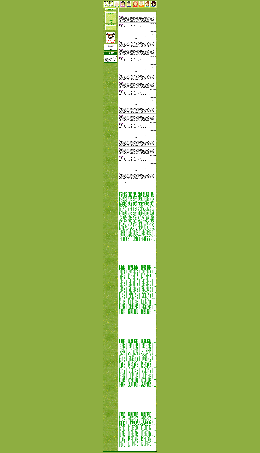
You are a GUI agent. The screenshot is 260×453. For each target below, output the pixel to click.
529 (142, 206)
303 (150, 195)
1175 (143, 239)
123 (129, 187)
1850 (131, 282)
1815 (124, 280)
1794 (150, 278)
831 (120, 221)
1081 (122, 234)
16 (133, 183)
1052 (129, 232)
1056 (137, 232)
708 (125, 215)
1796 (120, 279)
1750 (124, 276)
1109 (147, 235)
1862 (122, 283)
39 (125, 184)
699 (145, 214)
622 (121, 211)
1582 (146, 265)
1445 (129, 257)
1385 (139, 253)
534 (150, 206)
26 (145, 183)
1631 (146, 268)
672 (135, 213)
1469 (146, 258)
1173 (139, 239)
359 (138, 198)
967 (136, 227)
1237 (133, 243)
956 (153, 226)
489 (145, 204)
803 (143, 219)
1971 (148, 289)
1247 (120, 244)
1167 (126, 239)
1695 (146, 272)
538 (121, 207)
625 (126, 211)
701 (148, 214)
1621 (124, 268)
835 (126, 221)
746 (153, 216)
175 (147, 189)
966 (135, 227)
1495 (133, 260)
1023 (135, 230)
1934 (137, 287)
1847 (124, 282)
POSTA (110, 18)
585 (130, 209)
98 (124, 186)
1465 (137, 258)
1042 (142, 231)
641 (153, 211)
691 (131, 214)
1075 (144, 233)
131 (143, 187)
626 (128, 211)
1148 (122, 238)
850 (152, 221)
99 (125, 186)
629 (133, 211)
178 (152, 189)
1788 (137, 278)
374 (128, 199)
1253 (133, 244)
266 (123, 194)
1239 (137, 243)
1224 (139, 242)
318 (140, 196)
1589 (126, 266)
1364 (129, 252)
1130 (120, 237)
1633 (150, 268)
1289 (142, 246)
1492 (126, 260)
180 (120, 190)
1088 (137, 234)
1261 (150, 244)
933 (150, 225)
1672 (131, 271)
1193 (145, 240)
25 (144, 183)
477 (125, 204)
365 (148, 198)
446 (143, 202)
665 (123, 213)
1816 (126, 280)
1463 (133, 258)
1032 (120, 231)
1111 (151, 235)
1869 (137, 283)
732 (130, 216)
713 (133, 215)
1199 (122, 241)
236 (143, 192)
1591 (131, 266)
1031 (152, 230)
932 (148, 225)
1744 (146, 275)
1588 (124, 266)
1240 (139, 243)
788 (153, 218)
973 (147, 227)
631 (136, 211)
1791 (144, 278)
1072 (137, 233)
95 (120, 186)
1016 (120, 230)
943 (131, 226)
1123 (140, 236)
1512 (135, 261)
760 (142, 217)
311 (128, 196)
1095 (152, 234)
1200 (124, 241)
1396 (129, 254)
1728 (146, 274)
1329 (122, 249)
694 (136, 214)
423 (140, 201)
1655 (129, 270)
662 (153, 212)
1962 (129, 289)
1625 (133, 268)
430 (152, 201)
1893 (120, 285)
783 (145, 218)
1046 (150, 231)
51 (140, 184)
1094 (150, 234)
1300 (131, 247)
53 (142, 184)
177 (150, 189)
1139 (139, 237)
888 (145, 223)
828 (150, 220)
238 (147, 192)
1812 (155, 279)
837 (130, 221)
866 (143, 222)
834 (125, 221)
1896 (126, 285)
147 (135, 188)
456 (125, 203)
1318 (133, 248)
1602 (120, 267)
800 (138, 219)
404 (143, 200)
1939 (148, 287)
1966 (137, 289)
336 (135, 197)
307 (121, 196)
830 (153, 220)
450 (150, 202)
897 (125, 224)
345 (150, 197)
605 (128, 210)
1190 (139, 240)
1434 (139, 256)
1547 (139, 263)
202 (121, 191)
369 (120, 199)
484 (136, 204)
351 (125, 198)
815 (128, 220)
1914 (131, 286)
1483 (142, 259)
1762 (150, 276)
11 (127, 183)
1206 (137, 241)
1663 (146, 270)
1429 (129, 256)
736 (136, 216)
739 (142, 216)
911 (148, 224)
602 (123, 210)
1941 (152, 287)
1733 (122, 275)
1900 (135, 285)
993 (145, 228)
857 (128, 222)
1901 (137, 285)
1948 (133, 288)
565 (131, 208)
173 (143, 189)
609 (135, 210)
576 (150, 208)
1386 (142, 253)
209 (133, 191)
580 (121, 209)
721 (147, 215)
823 (141, 220)
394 (126, 200)
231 (135, 192)
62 (153, 184)
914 (153, 224)
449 (148, 202)
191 (138, 190)
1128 (151, 236)
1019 (126, 230)
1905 (146, 285)
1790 (142, 278)
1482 (139, 259)
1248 (122, 244)
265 (121, 194)
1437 (146, 256)
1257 (142, 244)
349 (121, 198)
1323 (144, 248)
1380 (129, 253)
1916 (135, 286)
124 (131, 187)
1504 (152, 260)
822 (140, 220)
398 (133, 200)
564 (130, 208)
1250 (126, 244)
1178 (149, 239)
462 (135, 203)
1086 (133, 234)
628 (131, 211)
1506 (122, 261)
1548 (142, 263)
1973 (152, 289)
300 (145, 195)
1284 (131, 246)
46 (134, 184)
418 (131, 201)
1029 (148, 230)
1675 (137, 271)
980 (123, 228)
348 (120, 198)
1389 (148, 253)
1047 (152, 231)
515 (153, 205)
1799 (126, 279)
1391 (152, 253)
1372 (146, 252)
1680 (148, 271)
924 (135, 225)
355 (131, 198)
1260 (148, 244)
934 (152, 225)
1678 (144, 271)
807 (150, 219)
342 (145, 197)
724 (152, 215)
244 (121, 193)
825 (145, 220)
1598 (146, 266)
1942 (120, 288)
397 (131, 200)
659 (148, 212)
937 (121, 226)
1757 (139, 276)
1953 (144, 288)
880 (131, 223)
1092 (146, 234)
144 (130, 188)
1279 (120, 246)
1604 (124, 267)
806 (148, 219)
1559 (131, 264)
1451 (142, 257)
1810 (150, 279)
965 (133, 227)
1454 (148, 257)
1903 (142, 285)
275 (138, 194)
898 (126, 224)
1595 (139, 266)
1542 (129, 263)
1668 (122, 271)
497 (123, 205)
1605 (126, 267)
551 (143, 207)
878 (128, 223)
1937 (144, 287)
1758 (142, 276)
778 (136, 218)
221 (153, 191)
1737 (131, 275)
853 (121, 222)
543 (130, 207)
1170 (133, 239)
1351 (135, 251)
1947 (131, 288)
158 (153, 188)
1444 (126, 257)
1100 (129, 235)
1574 (129, 265)
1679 (146, 271)
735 (135, 216)
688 (126, 214)
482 (133, 204)
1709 (142, 273)
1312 (120, 248)
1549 (144, 263)
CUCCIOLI (110, 28)
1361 (122, 252)
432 (120, 202)
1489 (120, 260)
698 (143, 214)
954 (150, 226)
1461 (129, 258)
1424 (155, 255)
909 (145, 224)
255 (140, 193)
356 (133, 198)
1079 (152, 233)
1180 (154, 239)
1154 (135, 238)
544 (131, 207)
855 (125, 222)
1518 (148, 261)
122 (128, 187)
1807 (144, 279)
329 (123, 197)
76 (134, 185)
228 (130, 192)
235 (142, 192)
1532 (142, 262)
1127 (149, 236)
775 (131, 218)
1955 (148, 288)
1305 (142, 247)
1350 (133, 251)
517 (121, 206)
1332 (129, 249)
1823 (142, 280)
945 (135, 226)
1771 (135, 277)
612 (140, 210)
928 (142, 225)
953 (148, 226)
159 (120, 189)
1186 (130, 240)
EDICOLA (111, 11)
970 (142, 227)
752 (128, 217)
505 (136, 205)
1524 (124, 262)
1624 (131, 268)
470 (148, 203)
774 (130, 218)
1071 (135, 233)
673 (136, 213)
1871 (142, 283)
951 (145, 226)
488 (143, 204)
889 (147, 223)
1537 (152, 262)
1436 (144, 256)
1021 (131, 230)
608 (133, 210)
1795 (152, 278)
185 (128, 190)
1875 (150, 283)
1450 (139, 257)
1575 (131, 265)
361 (142, 198)
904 (136, 224)
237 (145, 192)
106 (137, 186)
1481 (137, 259)
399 (135, 200)
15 (132, 183)
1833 (129, 281)
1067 (126, 233)
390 (120, 200)
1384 (137, 253)
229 (131, 192)
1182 (122, 240)
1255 (137, 244)
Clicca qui (106, 55)
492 (150, 204)
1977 (126, 290)
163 (126, 189)
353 (128, 198)
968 (138, 227)
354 (130, 198)
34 (119, 184)
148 (136, 188)
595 (147, 209)
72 (129, 185)
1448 (135, 257)
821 (138, 220)
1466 (139, 258)
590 (138, 209)
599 (153, 209)
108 (140, 186)
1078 (150, 233)
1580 (142, 265)
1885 (137, 284)
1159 (145, 238)
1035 (126, 231)
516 (120, 206)
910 (147, 224)
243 (120, 193)
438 (130, 202)
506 (138, 205)
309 (125, 196)
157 (152, 188)
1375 (152, 252)
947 (138, 226)
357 (135, 198)
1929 (126, 287)
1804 (137, 279)
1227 (146, 242)
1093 (148, 234)
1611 (139, 267)
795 (130, 219)
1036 (129, 231)
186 (130, 190)
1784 (129, 278)
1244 (148, 243)
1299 (129, 247)
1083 (126, 234)
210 (135, 191)
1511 (133, 261)
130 (141, 187)
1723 (135, 274)
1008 (139, 229)
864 (140, 222)
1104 (137, 235)
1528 (133, 262)
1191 (141, 240)
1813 (120, 280)
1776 (146, 277)
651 (135, 212)
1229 (150, 242)
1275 (146, 245)
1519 (150, 261)
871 (152, 222)
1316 (129, 248)
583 (126, 209)
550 (142, 207)
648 (130, 212)
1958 (120, 289)
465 (140, 203)
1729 (148, 274)
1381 (131, 253)
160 (121, 189)
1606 (129, 267)
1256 (139, 244)
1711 (146, 273)
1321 (139, 248)
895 (121, 224)
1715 (155, 273)
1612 (142, 267)
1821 (137, 280)
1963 (131, 289)
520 (126, 206)
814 (126, 220)
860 (133, 222)
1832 (126, 281)
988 (136, 228)
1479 (133, 259)
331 (126, 197)
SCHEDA (111, 20)
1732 (120, 275)
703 (152, 214)
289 (126, 195)
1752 (129, 276)
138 (120, 188)
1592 (133, 266)
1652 (122, 270)
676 (142, 213)
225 (125, 192)
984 (130, 228)
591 (140, 209)
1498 (139, 260)
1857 (146, 282)
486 (140, 204)
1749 (122, 276)
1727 (144, 274)
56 (146, 184)
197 (148, 190)
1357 (148, 251)
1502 (148, 260)
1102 (133, 235)
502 (131, 205)
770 (123, 218)
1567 (148, 264)
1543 (131, 263)
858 (130, 222)
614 (143, 210)
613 (141, 210)
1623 (129, 268)
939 (125, 226)
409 (152, 200)
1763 (152, 276)
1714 (152, 273)
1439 (150, 256)
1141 (143, 237)
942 (130, 226)
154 (147, 188)
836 (128, 221)
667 (126, 213)
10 (126, 183)
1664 (148, 270)
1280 (122, 246)
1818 (131, 280)
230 (133, 192)
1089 (139, 234)
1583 (148, 265)
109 (142, 186)
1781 (122, 278)
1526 (129, 262)
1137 (135, 237)
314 (133, 196)
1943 (122, 288)
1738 (133, 275)
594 (145, 209)
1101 (131, 235)
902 (133, 224)
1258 (144, 244)
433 (121, 202)
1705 (133, 273)
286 (121, 195)
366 (150, 198)
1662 (144, 270)
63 (154, 184)
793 (126, 219)
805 (147, 219)
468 (145, 203)
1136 (133, 237)
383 (143, 199)
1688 (131, 272)
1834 (131, 281)
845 (143, 221)
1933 (135, 287)
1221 (133, 242)
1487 (150, 259)
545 (133, 207)
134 (148, 187)
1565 (144, 264)
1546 (137, 263)
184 (126, 190)
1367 (135, 252)
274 (136, 194)
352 (126, 198)
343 (147, 197)
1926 (120, 287)
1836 (135, 281)
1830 (122, 281)
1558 (129, 264)
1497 (137, 260)
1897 (129, 285)
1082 (124, 234)
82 (141, 185)
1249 (124, 244)
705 (120, 215)
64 (119, 185)
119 (123, 187)
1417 (139, 255)
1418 (142, 255)
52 (141, 184)
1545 (135, 263)
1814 (122, 280)
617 (148, 210)
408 (150, 200)
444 (140, 202)
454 (121, 203)
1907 (150, 285)
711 (130, 215)
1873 (146, 283)
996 (150, 228)
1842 (148, 281)
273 (135, 194)
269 (128, 194)
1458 (122, 258)
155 (148, 188)
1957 (152, 288)
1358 (150, 251)
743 (148, 216)
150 (140, 188)
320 (143, 196)
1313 (122, 248)
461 (133, 203)
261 (150, 193)
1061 (148, 232)
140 (123, 188)
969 (140, 227)
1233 (124, 243)
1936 (142, 287)
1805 (139, 279)
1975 (122, 290)
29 (149, 183)
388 (152, 199)
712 (131, 215)
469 (147, 203)
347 (153, 197)
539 (123, 207)
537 (120, 207)
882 (135, 223)
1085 (131, 234)
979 (121, 228)
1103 (135, 235)
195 (145, 190)
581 (123, 209)
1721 (131, 274)
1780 (120, 278)
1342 (150, 249)
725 (153, 215)
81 (140, 185)
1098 (124, 235)
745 (152, 216)
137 (153, 187)
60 (151, 184)
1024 (137, 230)
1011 (145, 229)
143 (128, 188)
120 (124, 187)
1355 (144, 251)
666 (125, 213)
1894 (122, 285)
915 (120, 225)
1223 (137, 242)
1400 (137, 254)
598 (152, 209)
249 (130, 193)
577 (152, 208)
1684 (122, 272)
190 (136, 190)
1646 (144, 269)
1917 (137, 286)
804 (145, 219)
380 (138, 199)
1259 (146, 244)
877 (126, 223)
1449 (137, 257)
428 (148, 201)
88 (148, 185)
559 (121, 208)
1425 (120, 256)
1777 (148, 277)
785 (148, 218)
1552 (150, 263)
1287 (137, 246)
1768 (129, 277)
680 (148, 213)
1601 (152, 266)
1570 (120, 265)
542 (128, 207)
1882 (131, 284)
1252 (131, 244)
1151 (128, 238)
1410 (124, 255)
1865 (129, 283)
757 (136, 217)
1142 (145, 237)
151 (142, 188)
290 (128, 195)
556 (152, 207)
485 (138, 204)
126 (135, 187)
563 (128, 208)
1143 (147, 237)
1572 (124, 265)
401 (138, 200)
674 (138, 213)
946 (136, 226)
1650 (152, 269)
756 (135, 217)
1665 (150, 270)
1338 (142, 249)
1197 (154, 240)
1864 (126, 283)
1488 (152, 259)
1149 (124, 238)
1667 (120, 271)
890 (148, 223)
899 (128, 224)
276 (140, 194)
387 (150, 199)
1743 (144, 275)
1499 (142, 260)
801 (140, 219)
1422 (150, 255)
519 (125, 206)
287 (123, 195)
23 (142, 183)
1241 (142, 243)
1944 (124, 288)
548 (138, 207)
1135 (130, 237)
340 (142, 197)
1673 (133, 271)
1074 (142, 233)
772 (126, 218)
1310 (152, 247)
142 (126, 188)
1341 (148, 249)
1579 (139, 265)
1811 (152, 279)
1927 (122, 287)
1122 (138, 236)
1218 (126, 242)
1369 (139, 252)
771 (125, 218)
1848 (126, 282)
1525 (126, 262)
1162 (151, 238)
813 (125, 220)
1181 (120, 240)
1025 (139, 230)
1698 (152, 272)
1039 (135, 231)
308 (123, 196)
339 (140, 197)
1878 (122, 284)
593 (143, 209)
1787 (135, 278)
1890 (148, 284)
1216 (122, 242)
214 (141, 191)
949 (142, 226)
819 (135, 220)
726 (120, 216)
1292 (148, 246)
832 (121, 221)
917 (123, 225)
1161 (149, 238)
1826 (148, 280)
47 (135, 184)
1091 (144, 234)
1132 (124, 237)
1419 (144, 255)
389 (153, 199)
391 (121, 200)
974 (148, 227)
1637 (124, 269)
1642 (135, 269)
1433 (137, 256)
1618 (155, 267)
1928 (124, 287)
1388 (146, 253)
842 (138, 221)
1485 (146, 259)
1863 (124, 283)
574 (147, 208)
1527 (131, 262)
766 (152, 217)
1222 (135, 242)
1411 (126, 255)
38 (124, 184)
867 (145, 222)
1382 (133, 253)
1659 (137, 270)
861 (135, 222)
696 (140, 214)
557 (153, 207)
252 (135, 193)
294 (135, 195)
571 (142, 208)
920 (128, 225)
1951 (139, 288)
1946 (129, 288)
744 (150, 216)
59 (150, 184)
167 (133, 189)
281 (148, 194)
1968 (142, 289)
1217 (124, 242)
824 (143, 220)
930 (145, 225)
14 (131, 183)
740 (143, 216)
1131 (122, 237)
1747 (152, 275)
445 (142, 202)
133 (146, 187)
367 (152, 198)
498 (125, 205)
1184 (126, 240)
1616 (150, 267)
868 (147, 222)
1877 (120, 284)
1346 (124, 251)
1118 (130, 236)
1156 (139, 238)
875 (123, 223)
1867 (133, 283)
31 (151, 183)
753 (130, 217)
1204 (133, 241)
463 (136, 203)
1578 (137, 265)
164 (128, 189)
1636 (122, 269)
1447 (133, 257)
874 (121, 223)
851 (153, 221)
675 (140, 213)
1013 (150, 229)
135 (150, 187)
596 (148, 209)
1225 (142, 242)
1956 (150, 288)
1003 (128, 229)
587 (133, 209)
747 (120, 217)
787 (152, 218)
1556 (124, 264)
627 (130, 211)
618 (150, 210)
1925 (155, 286)
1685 (124, 272)
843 (140, 221)
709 (126, 215)
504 (135, 205)
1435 (142, 256)
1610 (137, 267)
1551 (148, 263)
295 (136, 195)
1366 (133, 252)
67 (123, 185)
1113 (120, 236)
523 (131, 206)
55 (145, 184)
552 (145, 207)
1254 (135, 244)
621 (120, 211)
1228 (148, 242)
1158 (143, 238)
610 (136, 210)
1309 (150, 247)
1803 (135, 279)
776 (133, 218)
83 (142, 185)
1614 (146, 267)
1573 (126, 265)
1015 (154, 229)
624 (125, 211)
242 (153, 192)
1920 (144, 286)
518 (123, 206)
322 (147, 196)
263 (153, 193)
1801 (131, 279)
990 (140, 228)
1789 (139, 278)
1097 (122, 235)
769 (121, 218)
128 (138, 187)
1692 (139, 272)
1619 (120, 268)
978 (120, 228)
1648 (148, 269)
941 (128, 226)
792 (125, 219)
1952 (142, 288)
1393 (122, 254)
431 (153, 201)
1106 (141, 235)
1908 (152, 285)
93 (154, 185)
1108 (145, 235)
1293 (150, 246)
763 (147, 217)
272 (133, 194)
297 (140, 195)
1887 (142, 284)
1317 (131, 248)
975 (150, 227)
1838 (139, 281)
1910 (122, 286)
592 (142, 209)
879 (130, 223)
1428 (126, 256)
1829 (120, 281)
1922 (148, 286)
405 (145, 200)
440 (133, 202)
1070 (133, 233)
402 (140, 200)
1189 (137, 240)
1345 (122, 251)
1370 (142, 252)
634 (142, 211)
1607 (131, 267)
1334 (133, 249)
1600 (150, 266)
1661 (142, 270)
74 (131, 185)
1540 (124, 263)
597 (150, 209)
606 (130, 210)
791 (123, 219)
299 (143, 195)
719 (143, 215)
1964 (133, 289)
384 (145, 199)
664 (121, 213)
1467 (142, 258)
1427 (124, 256)
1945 (126, 288)
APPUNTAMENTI (110, 13)
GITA (111, 22)
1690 (135, 272)
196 (147, 190)
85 (145, 185)
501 (130, 205)
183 (125, 190)
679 (147, 213)
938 (123, 226)
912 (150, 224)
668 (128, 213)
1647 (146, 269)
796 (131, 219)
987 (135, 228)
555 (150, 207)
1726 (142, 274)
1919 (142, 286)
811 (121, 220)
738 (140, 216)
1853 (137, 282)
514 (152, 205)
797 (133, 219)
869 (148, 222)
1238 (135, 243)
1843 (150, 281)
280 (147, 194)
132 (145, 187)
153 (145, 188)
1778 (150, 277)
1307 (146, 247)
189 (135, 190)
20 (138, 183)
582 (125, 209)
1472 (152, 258)
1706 (135, 273)
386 (148, 199)
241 (152, 192)
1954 (146, 288)
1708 (139, 273)
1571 (122, 265)
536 (153, 206)
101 (129, 186)
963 (130, 227)
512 (148, 205)
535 (152, 206)
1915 (133, 286)
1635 (120, 269)
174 (145, 189)
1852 (135, 282)
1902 (139, 285)
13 (129, 183)
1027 (144, 230)
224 (123, 192)
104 (134, 186)
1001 (124, 229)
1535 (148, 262)
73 (130, 185)
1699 (120, 273)
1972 (150, 289)
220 (152, 191)
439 (131, 202)
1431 (133, 256)
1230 (152, 242)
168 (135, 189)
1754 (133, 276)
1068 (129, 233)
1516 (144, 261)
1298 (126, 247)
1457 (120, 258)
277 (142, 194)
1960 (124, 289)
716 (138, 215)
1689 (133, 272)
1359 (152, 251)
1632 (148, 268)
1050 (124, 232)
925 (136, 225)
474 (120, 204)
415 (126, 201)
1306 (144, 247)
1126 (147, 236)
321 (145, 196)
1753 (131, 276)
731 (128, 216)
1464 (135, 258)
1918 (139, 286)
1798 (124, 279)
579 (120, 209)
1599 (148, 266)
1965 (135, 289)
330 (125, 197)
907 (142, 224)
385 (147, 199)
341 (143, 197)
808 (152, 219)
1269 (133, 245)
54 (143, 184)
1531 (139, 262)
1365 (131, 252)
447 (145, 202)
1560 (133, 264)
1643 (137, 269)
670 (131, 213)
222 (120, 192)
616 (147, 210)
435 (125, 202)
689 (128, 214)
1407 (152, 254)
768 (120, 218)
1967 (139, 289)
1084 (129, 234)
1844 (152, 281)
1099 (126, 235)
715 (136, 215)
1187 (133, 240)
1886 (139, 284)
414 (125, 201)
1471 (150, 258)
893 (153, 223)
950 (143, 226)
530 (143, 206)
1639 (129, 269)
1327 (152, 248)
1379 (126, 253)
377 (133, 199)
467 (143, 203)
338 (138, 197)
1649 (150, 269)
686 (123, 214)
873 (120, 223)
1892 (152, 284)
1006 (135, 229)
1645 (142, 269)
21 (139, 183)
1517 (146, 261)
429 (150, 201)
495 (120, 205)
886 (142, 223)
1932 (133, 287)
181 (121, 190)
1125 (145, 236)
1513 (137, 261)
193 (142, 190)
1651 (120, 270)
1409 (122, 255)
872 (153, 222)
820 (136, 220)
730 (126, 216)
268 (126, 194)
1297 (124, 247)
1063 (152, 232)
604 (126, 210)
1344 (120, 251)
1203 (131, 241)
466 (142, 203)
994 (147, 228)
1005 (133, 229)
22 (140, 183)
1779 (152, 277)
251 (133, 193)
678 (145, 213)
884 (138, 223)
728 (123, 216)
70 (126, 185)
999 (120, 229)
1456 (152, 257)
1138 (137, 237)
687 (125, 214)
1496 (135, 260)
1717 (122, 274)
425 (143, 201)
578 (153, 208)
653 (138, 212)
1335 (135, 249)
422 (138, 201)
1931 (131, 287)
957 (120, 227)
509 (143, 205)
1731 (152, 274)
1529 (135, 262)
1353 (139, 251)
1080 (120, 234)
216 (145, 191)
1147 (120, 238)
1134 (128, 237)
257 (143, 193)
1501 (146, 260)
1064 (120, 233)
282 (150, 194)
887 (143, 223)
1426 (122, 256)
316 (136, 196)
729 (125, 216)
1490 (122, 260)
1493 (129, 260)
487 (142, 204)
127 (136, 187)
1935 (139, 287)
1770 (133, 277)
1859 (150, 282)
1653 (124, 270)
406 (147, 200)
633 (140, 211)
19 (137, 183)
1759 (144, 276)
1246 (152, 243)
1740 (137, 275)
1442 (122, 257)
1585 (152, 265)
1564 (142, 264)
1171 (135, 239)
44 (131, 184)
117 (119, 187)
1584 (150, 265)
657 (145, 212)
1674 (135, 271)
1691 (137, 272)
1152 (130, 238)
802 (142, 219)
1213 (152, 241)
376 (131, 199)
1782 (124, 278)
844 (142, 221)
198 (150, 190)
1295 (120, 247)
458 (128, 203)
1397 (131, 254)
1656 (131, 270)
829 (152, 220)
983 (128, 228)
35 (120, 184)
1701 (124, 273)
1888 (144, 284)
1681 (150, 271)
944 (133, 226)
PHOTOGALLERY (111, 15)
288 (125, 195)
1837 (137, 281)
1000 (122, 229)
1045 (148, 231)
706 (121, 215)
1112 (154, 235)
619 (152, 210)
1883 (133, 284)
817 (131, 220)
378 (135, 199)
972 (145, 227)
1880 (126, 284)
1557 (126, 264)
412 (121, 201)
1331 (126, 249)
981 (125, 228)
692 (133, 214)
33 (154, 183)
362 (143, 198)
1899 (133, 285)
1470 (148, 258)
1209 (144, 241)
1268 (131, 245)
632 (138, 211)
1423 (152, 255)
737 (138, 216)
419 (133, 201)
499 (126, 205)
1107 (143, 235)
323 (148, 196)
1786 (133, 278)
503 (133, 205)
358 (136, 198)
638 (148, 211)
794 (128, 219)
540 (125, 207)
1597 (144, 266)
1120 (134, 236)
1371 (144, 252)
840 (135, 221)
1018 (124, 230)
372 (125, 199)
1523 (122, 262)
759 (140, 217)
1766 (124, 277)
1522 (120, 262)
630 (135, 211)
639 (150, 211)
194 (143, 190)
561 (125, 208)
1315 (126, 248)
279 (145, 194)
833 (123, 221)
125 (133, 187)
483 (135, 204)
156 (150, 188)
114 (150, 186)
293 (133, 195)
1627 (137, 268)
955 (152, 226)
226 (126, 192)
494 (153, 204)
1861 (120, 283)
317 (138, 196)
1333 (131, 249)
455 (123, 203)
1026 (142, 230)
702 (150, 214)
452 (153, 202)
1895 (124, 285)
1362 (124, 252)
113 (149, 186)
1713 (150, 273)
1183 (124, 240)
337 (136, 197)
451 (152, 202)
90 (151, 185)
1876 (152, 283)
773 (128, 218)
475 (121, 204)
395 (128, 200)
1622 (126, 268)
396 (130, 200)
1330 (124, 249)
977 (153, 227)
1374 (150, 252)
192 (140, 190)
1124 (143, 236)
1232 (122, 243)
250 (131, 193)
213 (140, 191)
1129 (153, 236)
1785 (131, 278)
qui (146, 10)
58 (148, 184)
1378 (124, 253)
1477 (129, 259)
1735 (126, 275)
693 (135, 214)
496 (121, 205)
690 (130, 214)
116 (153, 186)
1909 (120, 286)
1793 (148, 278)
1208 (142, 241)
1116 (126, 236)
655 (142, 212)
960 (125, 227)
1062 (150, 232)
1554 (120, 264)
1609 (135, 267)
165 (130, 189)
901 (131, 224)
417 (130, 201)
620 (153, 210)
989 (138, 228)
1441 (120, 257)
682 (152, 213)
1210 (146, 241)
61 (152, 184)
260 (148, 193)
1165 (122, 239)
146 (133, 188)
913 (152, 224)
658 (147, 212)
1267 (129, 245)
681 (150, 213)
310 (126, 196)
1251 (129, 244)
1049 (122, 232)
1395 (126, 254)
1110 (150, 235)
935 (153, 225)
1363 (126, 252)
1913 (129, 286)
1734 (124, 275)
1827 (150, 280)
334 (131, 197)
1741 (139, 275)
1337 (139, 249)
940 (126, 226)
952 (147, 226)
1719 (126, 274)
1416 (137, 255)
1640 (131, 269)
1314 (124, 248)
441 (135, 202)
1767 (126, 277)
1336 (137, 249)
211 (136, 191)
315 (135, 196)
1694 (144, 272)
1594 (137, 266)
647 (128, 212)
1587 (122, 266)
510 (145, 205)
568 (136, 208)
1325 (148, 248)
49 (137, 184)
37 (123, 184)
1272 (139, 245)
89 (150, 185)
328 (121, 197)
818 (133, 220)
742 (147, 216)
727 (121, 216)
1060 (146, 232)
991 (142, 228)
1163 (154, 238)
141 (125, 188)
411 (119, 201)
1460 (126, 258)
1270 (135, 245)
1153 (133, 238)
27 (146, 183)
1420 (146, 255)
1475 (124, 259)
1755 (135, 276)
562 (126, 208)
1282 (126, 246)
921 (130, 225)
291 (130, 195)
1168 (128, 239)
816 (130, 220)
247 (126, 193)
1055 (135, 232)
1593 (135, 266)
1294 (152, 246)
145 (131, 188)
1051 (126, 232)
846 (145, 221)
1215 (120, 242)
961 (126, 227)
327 (120, 197)
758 (138, 217)
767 (153, 217)
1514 (139, 261)
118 (121, 187)
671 (133, 213)
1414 (133, 255)
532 (147, 206)
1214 (154, 241)
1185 (128, 240)
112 (147, 186)
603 (125, 210)
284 (153, 194)
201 (120, 191)
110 (144, 186)
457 (126, 203)
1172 (137, 239)
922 (131, 225)
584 (128, 209)
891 (150, 223)
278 (143, 194)
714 (135, 215)
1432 (135, 256)
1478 (131, 259)
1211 (148, 241)
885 (140, 223)
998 (153, 228)
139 (121, 188)
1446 (131, 257)
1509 (129, 261)
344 (148, 197)
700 (147, 214)
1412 (129, 255)
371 (123, 199)
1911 (124, 286)
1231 (120, 243)
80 (139, 185)
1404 (146, 254)
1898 (131, 285)
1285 (133, 246)
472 (152, 203)
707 (123, 215)
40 (126, 184)
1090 (142, 234)
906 (140, 224)
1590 (129, 266)
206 (128, 191)
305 (153, 195)
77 (135, 185)
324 (150, 196)
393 (125, 200)
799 (136, 219)
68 (124, 185)
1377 (122, 253)
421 (136, 201)
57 (147, 184)
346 (152, 197)
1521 (155, 261)
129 (140, 187)
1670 (126, 271)
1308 (148, 247)
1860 (152, 282)
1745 (148, 275)
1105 (139, 235)
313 (131, 196)
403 (142, 200)
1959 (122, 289)
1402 (142, 254)
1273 (142, 245)
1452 (144, 257)
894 (120, 224)
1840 (144, 281)
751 (126, 217)
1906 (148, 285)
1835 (133, 281)
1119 (132, 236)
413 (123, 201)
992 (143, 228)
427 (147, 201)
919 (126, 225)
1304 (139, 247)
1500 (144, 260)
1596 (142, 266)
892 (152, 223)
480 (130, 204)
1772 (137, 277)
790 (121, 219)
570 (140, 208)
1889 (146, 284)
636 (145, 211)
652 (136, 212)
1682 (152, 271)
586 (131, 209)
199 (152, 190)
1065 (122, 233)
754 (131, 217)
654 (140, 212)
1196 (151, 240)
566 (133, 208)
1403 (144, 254)
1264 (122, 245)
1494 (131, 260)
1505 (120, 261)
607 (131, 210)
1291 (146, 246)
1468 (144, 258)
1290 (144, 246)
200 (153, 190)
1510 (131, 261)
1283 (129, 246)
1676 (139, 271)
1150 (126, 238)
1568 (150, 264)
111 (145, 186)
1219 (129, 242)
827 (148, 220)
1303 (137, 247)
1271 (137, 245)
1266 (126, 245)
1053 (131, 232)
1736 (129, 275)
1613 (144, 267)
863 (138, 222)
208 (131, 191)
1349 (131, 251)
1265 (124, 245)
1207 (139, 241)
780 (140, 218)
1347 (126, 251)
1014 (152, 229)
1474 (122, 259)
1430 (131, 256)
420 (135, 201)
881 (133, 223)
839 (133, 221)
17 (134, 183)
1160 (147, 238)
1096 (120, 235)
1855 (142, 282)
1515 (142, 261)
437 (128, 202)
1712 (148, 273)
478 (126, 204)
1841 (146, 281)
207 (130, 191)
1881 (129, 284)
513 (150, 205)
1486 (148, 259)
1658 (135, 270)
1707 (137, 273)
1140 (141, 237)
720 (145, 215)
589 (136, 209)
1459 (124, 258)
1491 (124, 260)
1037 (131, 231)
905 (138, 224)
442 (136, 202)
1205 (135, 241)
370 (121, 199)
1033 (122, 231)
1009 (141, 229)
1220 (131, 242)
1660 (139, 270)
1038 (133, 231)
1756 (137, 276)
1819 (133, 280)
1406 (150, 254)
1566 (146, 264)
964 (131, 227)
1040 (137, 231)
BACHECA (110, 9)
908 (143, 224)
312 (130, 196)
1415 (135, 255)
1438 (148, 256)
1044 (146, 231)
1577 (135, 265)
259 (147, 193)
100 (127, 186)
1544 (133, 263)
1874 (148, 283)
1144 (149, 237)
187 (131, 190)
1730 (150, 274)
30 (150, 183)
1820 (135, 280)
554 (148, 207)
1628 (139, 268)
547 (136, 207)
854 (123, 222)
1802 (133, 279)
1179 (151, 239)
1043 (144, 231)
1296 (122, 247)
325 (152, 196)
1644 (139, 269)
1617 (152, 267)
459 (130, 203)
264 (120, 194)
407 (148, 200)
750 (125, 217)
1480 (135, 259)
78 (136, 185)
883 (136, 223)
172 (142, 189)
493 (152, 204)
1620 (122, 268)
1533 (144, 262)
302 (148, 195)
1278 (152, 245)
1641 (133, 269)
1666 (152, 270)
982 (126, 228)
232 (136, 192)
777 (135, 218)
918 (125, 225)
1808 (146, 279)
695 (138, 214)
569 (138, 208)
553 (147, 207)
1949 (135, 288)
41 (128, 184)
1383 (135, 253)
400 (136, 200)
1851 (133, 282)
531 (145, 206)
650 (133, 212)
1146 (154, 237)
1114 (122, 236)
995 (148, 228)
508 (142, 205)
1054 (133, 232)
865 (142, 222)
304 (152, 195)
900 (130, 224)
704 (153, 214)
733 (131, 216)
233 (138, 192)
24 (143, 183)
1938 (146, 287)
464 (138, 203)
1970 (146, 289)
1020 (129, 230)
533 (148, 206)
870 (150, 222)
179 (153, 189)
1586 (120, 266)
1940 (150, 287)
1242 (144, 243)
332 (128, 197)
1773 (139, 277)
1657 (133, 270)
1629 (142, 268)
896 (123, 224)
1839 (142, 281)
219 (150, 191)
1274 (144, 245)
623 (123, 211)
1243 (146, 243)
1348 (129, 251)
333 (130, 197)
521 (128, 206)
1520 (152, 261)
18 (135, 183)
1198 (120, 241)
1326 (150, 248)
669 (130, 213)
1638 (126, 269)
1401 (139, 254)
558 (120, 208)
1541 (126, 263)
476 (123, 204)
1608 (133, 267)
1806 (142, 279)
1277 (150, 245)
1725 (139, 274)
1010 (143, 229)
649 (131, 212)
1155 (137, 238)
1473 (120, 259)
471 (150, 203)
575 (148, 208)
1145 (151, 237)
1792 (146, 278)
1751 (126, 276)
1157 (141, 238)
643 (121, 212)
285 (120, 195)
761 (143, 217)
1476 (126, 259)
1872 (144, 283)
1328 (120, 249)
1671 (129, 271)
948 (140, 226)
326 (153, 196)
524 (133, 206)
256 (142, 193)
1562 (137, 264)
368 (153, 198)
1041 (139, 231)
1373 (148, 252)
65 (120, 185)
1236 (131, 243)
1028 (146, 230)
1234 (126, 243)
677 (143, 213)
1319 (135, 248)
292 (131, 195)
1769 (131, 277)
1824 (144, 280)
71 (128, 185)
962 (128, 227)
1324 (146, 248)
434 (123, 202)
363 (145, 198)
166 (131, 189)
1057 (139, 232)
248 (128, 193)
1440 (152, 256)
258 (145, 193)
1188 (135, 240)
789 (120, 219)
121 (126, 187)
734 (133, 216)
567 (135, 208)
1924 (152, 286)
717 (140, 215)
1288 (139, 246)
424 (141, 201)
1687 (129, 272)
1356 (146, 251)
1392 (120, 254)
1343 (152, 249)
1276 (148, 245)
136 (151, 187)
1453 (146, 257)
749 (123, 217)
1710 (144, 273)
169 (136, 189)
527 (138, 206)
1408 (120, 255)
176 (148, 189)
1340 (146, 249)
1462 (131, 258)
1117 (128, 236)
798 (135, 219)
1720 (129, 274)
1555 (122, 264)
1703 (129, 273)
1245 (150, 243)
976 (152, 227)
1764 (120, 277)
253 (136, 193)
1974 (120, 290)
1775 (144, 277)
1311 (155, 247)
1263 (120, 245)
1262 (152, 244)
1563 (139, 264)
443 (138, 202)
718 (141, 215)
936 (120, 226)
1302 (135, 247)
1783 (126, 278)
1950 (137, 288)
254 (138, 193)
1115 (124, 236)
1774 (142, 277)
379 (136, 199)
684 (120, 214)
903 (135, 224)
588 (135, 209)
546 (135, 207)
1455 (150, 257)
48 (136, 184)
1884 (135, 284)
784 (147, 218)
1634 (152, 268)
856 (126, 222)
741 (145, 216)
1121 (136, 236)
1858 (148, 282)
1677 (142, 271)
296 (138, 195)
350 (123, 198)
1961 (126, 289)
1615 (148, 267)
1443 (124, 257)
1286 (135, 246)
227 (128, 192)
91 (152, 185)
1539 (122, 263)
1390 (150, 253)
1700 (122, 273)
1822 (139, 280)
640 (152, 211)
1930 (129, 287)
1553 (152, 263)
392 (123, 200)
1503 (150, 260)
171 (140, 189)
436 (126, 202)
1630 (144, 268)
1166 (124, 239)
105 (135, 186)
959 (123, 227)
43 (130, 184)
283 (152, 194)
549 (140, 207)
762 (145, 217)
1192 (143, 240)
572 (143, 208)
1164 (120, 239)
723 (150, 215)
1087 (135, 234)
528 (140, 206)
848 (148, 221)
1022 (133, 230)
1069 (131, 233)
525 (135, 206)
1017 (122, 230)
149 (138, 188)
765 (150, 217)
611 (138, 210)
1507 (124, 261)
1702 (126, 273)
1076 (146, 233)
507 (140, 205)
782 (143, 218)
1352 (137, 251)
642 (120, 212)
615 (145, 210)
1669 (124, 271)
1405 (148, 254)
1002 (126, 229)
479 (128, 204)
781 (142, 218)
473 (153, 203)
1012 (148, 229)
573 (145, 208)
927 (140, 225)
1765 (122, 277)
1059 (144, 232)
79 (137, 185)
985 (131, 228)
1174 (141, 239)
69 (125, 185)
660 (150, 212)
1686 (126, 272)
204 (125, 191)
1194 (147, 240)
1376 (120, 253)
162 (125, 189)
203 (123, 191)
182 (123, 190)
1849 (129, 282)
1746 (150, 275)
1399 (135, 254)
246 (125, 193)
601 (121, 210)
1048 (120, 232)
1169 (130, 239)
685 (121, 214)
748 (121, 217)
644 (123, 212)
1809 (148, 279)
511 (147, 205)
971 (143, 227)
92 (153, 185)
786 (150, 218)
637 (147, 211)
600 (120, 210)
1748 (120, 276)
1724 (137, 274)
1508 (126, 261)
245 (123, 193)
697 (142, 214)
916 (121, 225)
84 (143, 185)
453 (120, 203)
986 (133, 228)
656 (143, 212)
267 (125, 194)
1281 (124, 246)
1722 (133, 274)
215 (143, 191)
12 (128, 183)
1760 (146, 276)
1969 (144, 289)
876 (125, 223)
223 (121, 192)
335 (133, 197)
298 (142, 195)
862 (136, 222)
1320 (137, 248)
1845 (120, 282)
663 (120, 213)
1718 (124, 274)
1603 (122, 267)
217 (147, 191)
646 (126, 212)
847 (147, 221)
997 (152, 228)
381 (140, 199)
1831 (124, 281)
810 (120, 220)
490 (147, 204)
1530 (137, 262)
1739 (135, 275)
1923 (150, 286)
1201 (126, 241)
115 (152, 186)
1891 (150, 284)
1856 (144, 282)
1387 (144, 253)
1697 (150, 272)
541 (126, 207)
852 (120, 222)
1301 (133, 247)
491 (148, 204)
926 (138, 225)
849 (150, 221)
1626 (135, 268)
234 (140, 192)
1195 (149, 240)
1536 (150, 262)
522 (130, 206)
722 (148, 215)
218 (148, 191)
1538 (120, 263)
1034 (124, 231)
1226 (144, 242)
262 (152, 193)
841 (136, 221)
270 (130, 194)
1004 (130, 229)
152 (143, 188)
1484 (144, 259)
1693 (142, 272)
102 (130, 186)
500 (128, 205)
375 (130, 199)
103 (132, 186)
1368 (137, 252)
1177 (147, 239)
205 (126, 191)
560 (123, 208)
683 (153, 213)
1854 (139, 282)
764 (148, 217)
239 (148, 192)
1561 (135, 264)
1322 (142, 248)
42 (129, 184)
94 (119, 186)
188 (133, 190)
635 (143, 211)
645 (125, 212)
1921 (146, 286)
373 (126, 199)
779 (138, 218)
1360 (120, 252)
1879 (124, 284)
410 (153, 200)
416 (128, 201)
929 (143, 225)
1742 (142, 275)
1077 (148, 233)
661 (152, 212)
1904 (144, 285)
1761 (148, 276)
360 (140, 198)
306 (120, 196)
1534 (146, 262)
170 (138, 189)
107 (139, 186)
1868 (135, 283)
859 (131, 222)
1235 (129, 243)
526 (136, 206)
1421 (148, 255)
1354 (142, 251)
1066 (124, 233)
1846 (122, 282)
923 (133, 225)
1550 (146, 263)
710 (128, 215)
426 (145, 201)
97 (123, 186)
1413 (131, 255)
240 (150, 192)
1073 (139, 233)
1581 (144, 265)
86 (146, 185)
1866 (131, 283)
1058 (142, 232)
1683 (120, 272)
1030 (150, 230)
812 (123, 220)
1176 (145, 239)
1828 (152, 280)
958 (121, 227)
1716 (120, 274)
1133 (126, 237)
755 (133, 217)
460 (131, 203)
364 (147, 198)
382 (142, 199)
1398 (133, 254)
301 (147, 195)
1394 (124, 254)
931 (147, 225)
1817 (129, 280)
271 (131, 194)
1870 (139, 283)
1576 (133, 265)
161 (123, 189)
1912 (126, 286)
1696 (148, 272)
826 (147, 220)
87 (147, 185)
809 (153, 219)
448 (147, 202)
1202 (129, 241)
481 (131, 204)
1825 (146, 280)
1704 (131, 273)
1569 (152, 264)
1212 (150, 241)
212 (138, 191)
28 (148, 183)
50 (139, 184)
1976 (124, 290)
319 (141, 196)
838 (131, 221)
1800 (129, 279)
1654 (126, 270)
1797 (122, 279)
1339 (144, 249)
